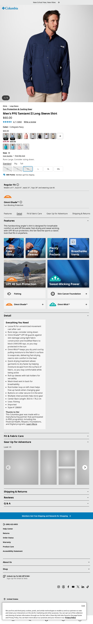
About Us (7, 562)
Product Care (8, 546)
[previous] (8, 467)
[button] (17, 184)
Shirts (5, 106)
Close (83, 605)
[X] (78, 586)
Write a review (30, 121)
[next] (84, 467)
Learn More (31, 424)
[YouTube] (73, 586)
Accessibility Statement (13, 551)
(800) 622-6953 (12, 524)
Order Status (8, 538)
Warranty (7, 542)
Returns (6, 533)
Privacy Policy (70, 618)
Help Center (8, 529)
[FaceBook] (68, 586)
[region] (46, 53)
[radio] (6, 136)
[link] (21, 467)
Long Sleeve (14, 106)
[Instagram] (58, 586)
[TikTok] (87, 586)
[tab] (7, 163)
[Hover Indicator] (20, 254)
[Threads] (63, 586)
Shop (5, 569)
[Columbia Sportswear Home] (10, 8)
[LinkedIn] (82, 586)
